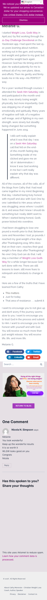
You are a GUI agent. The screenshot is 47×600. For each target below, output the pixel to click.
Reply (6, 465)
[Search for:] (23, 364)
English (28, 2)
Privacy (13, 594)
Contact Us (32, 594)
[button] (14, 352)
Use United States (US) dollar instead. (23, 14)
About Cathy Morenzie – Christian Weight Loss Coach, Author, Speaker (22, 589)
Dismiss (23, 20)
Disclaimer (22, 594)
